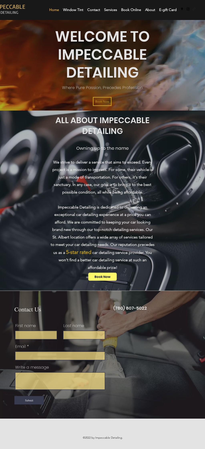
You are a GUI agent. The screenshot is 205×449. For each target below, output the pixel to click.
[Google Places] (182, 9)
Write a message (32, 367)
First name (25, 326)
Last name (73, 326)
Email (20, 346)
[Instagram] (188, 9)
